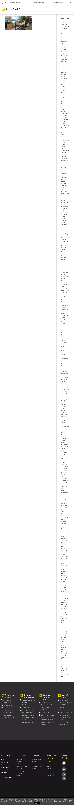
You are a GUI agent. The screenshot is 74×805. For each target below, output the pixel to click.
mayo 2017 (64, 630)
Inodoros (63, 232)
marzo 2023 (64, 474)
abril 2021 (63, 525)
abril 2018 (63, 606)
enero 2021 (64, 531)
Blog (62, 45)
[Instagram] (64, 774)
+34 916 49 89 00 (15, 3)
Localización (64, 241)
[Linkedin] (64, 778)
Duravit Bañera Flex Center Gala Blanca (65, 158)
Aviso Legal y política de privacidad (64, 30)
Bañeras (63, 38)
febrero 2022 (64, 503)
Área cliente (64, 22)
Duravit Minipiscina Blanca (64, 173)
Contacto (49, 768)
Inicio (62, 228)
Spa (62, 375)
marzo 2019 (64, 581)
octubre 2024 (64, 465)
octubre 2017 (64, 618)
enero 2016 (64, 661)
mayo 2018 (64, 604)
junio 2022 (64, 496)
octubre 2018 (64, 593)
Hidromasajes (20, 771)
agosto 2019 (64, 571)
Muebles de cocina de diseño (64, 257)
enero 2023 (64, 478)
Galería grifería (65, 193)
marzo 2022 (64, 502)
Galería (49, 766)
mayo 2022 (64, 498)
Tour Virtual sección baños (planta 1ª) (65, 397)
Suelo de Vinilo (65, 377)
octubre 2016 (64, 641)
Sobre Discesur (65, 366)
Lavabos (63, 239)
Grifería (63, 201)
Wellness (63, 422)
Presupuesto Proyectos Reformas (64, 298)
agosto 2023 (64, 467)
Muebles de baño (21, 766)
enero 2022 (64, 505)
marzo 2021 (64, 527)
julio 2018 (63, 601)
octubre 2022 (64, 486)
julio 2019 (63, 573)
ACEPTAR (37, 803)
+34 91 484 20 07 (38, 3)
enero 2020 (64, 558)
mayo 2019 (64, 577)
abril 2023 (63, 472)
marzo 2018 (64, 608)
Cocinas (18, 761)
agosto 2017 (64, 624)
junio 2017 (64, 628)
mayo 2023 (64, 471)
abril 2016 (63, 655)
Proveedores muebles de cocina (64, 329)
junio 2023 (64, 469)
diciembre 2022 (65, 480)
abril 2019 (63, 579)
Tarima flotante (65, 389)
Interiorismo (64, 444)
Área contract (64, 24)
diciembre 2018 (65, 587)
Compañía (64, 437)
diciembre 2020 (65, 533)
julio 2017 (63, 626)
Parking (63, 278)
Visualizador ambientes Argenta (64, 418)
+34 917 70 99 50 (58, 3)
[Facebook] (64, 763)
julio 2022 (63, 494)
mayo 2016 (64, 653)
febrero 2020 (64, 556)
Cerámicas (19, 759)
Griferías (19, 764)
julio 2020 (63, 546)
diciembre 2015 (65, 663)
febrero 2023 (64, 476)
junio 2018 (64, 602)
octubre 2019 (64, 566)
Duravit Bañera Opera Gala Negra (65, 164)
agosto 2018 (64, 599)
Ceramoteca (64, 102)
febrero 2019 (64, 583)
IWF (62, 238)
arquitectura (64, 429)
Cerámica (63, 80)
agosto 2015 (64, 674)
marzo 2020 (64, 554)
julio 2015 (63, 676)
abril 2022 (63, 500)
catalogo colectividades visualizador (65, 63)
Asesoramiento (65, 26)
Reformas (64, 450)
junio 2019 (64, 575)
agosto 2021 (64, 517)
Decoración (64, 438)
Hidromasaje (64, 226)
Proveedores (51, 773)
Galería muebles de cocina (64, 197)
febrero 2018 (64, 610)
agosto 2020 (64, 544)
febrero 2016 (64, 659)
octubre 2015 (64, 669)
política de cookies (46, 801)
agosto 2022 (64, 492)
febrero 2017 (64, 634)
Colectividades (65, 115)
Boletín (63, 47)
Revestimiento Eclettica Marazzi (65, 348)
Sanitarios (64, 360)
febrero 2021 (64, 529)
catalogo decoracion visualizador (64, 69)
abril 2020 (63, 552)
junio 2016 (64, 651)
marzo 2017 (64, 632)
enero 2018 (64, 612)
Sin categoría (64, 454)
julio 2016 (63, 649)
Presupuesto (36, 764)
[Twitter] (64, 769)
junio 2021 (64, 521)
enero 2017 (64, 636)
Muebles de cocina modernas (64, 263)
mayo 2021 (64, 523)
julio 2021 (63, 519)
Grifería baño (64, 203)
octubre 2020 (64, 538)
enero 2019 (64, 585)
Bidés (62, 43)
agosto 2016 (64, 647)
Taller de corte (65, 387)
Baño (62, 431)
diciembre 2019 (65, 560)
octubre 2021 (64, 511)
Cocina (63, 435)
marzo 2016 (64, 657)
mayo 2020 (64, 550)
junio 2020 (64, 548)
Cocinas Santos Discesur (63, 105)
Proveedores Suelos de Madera (64, 338)
